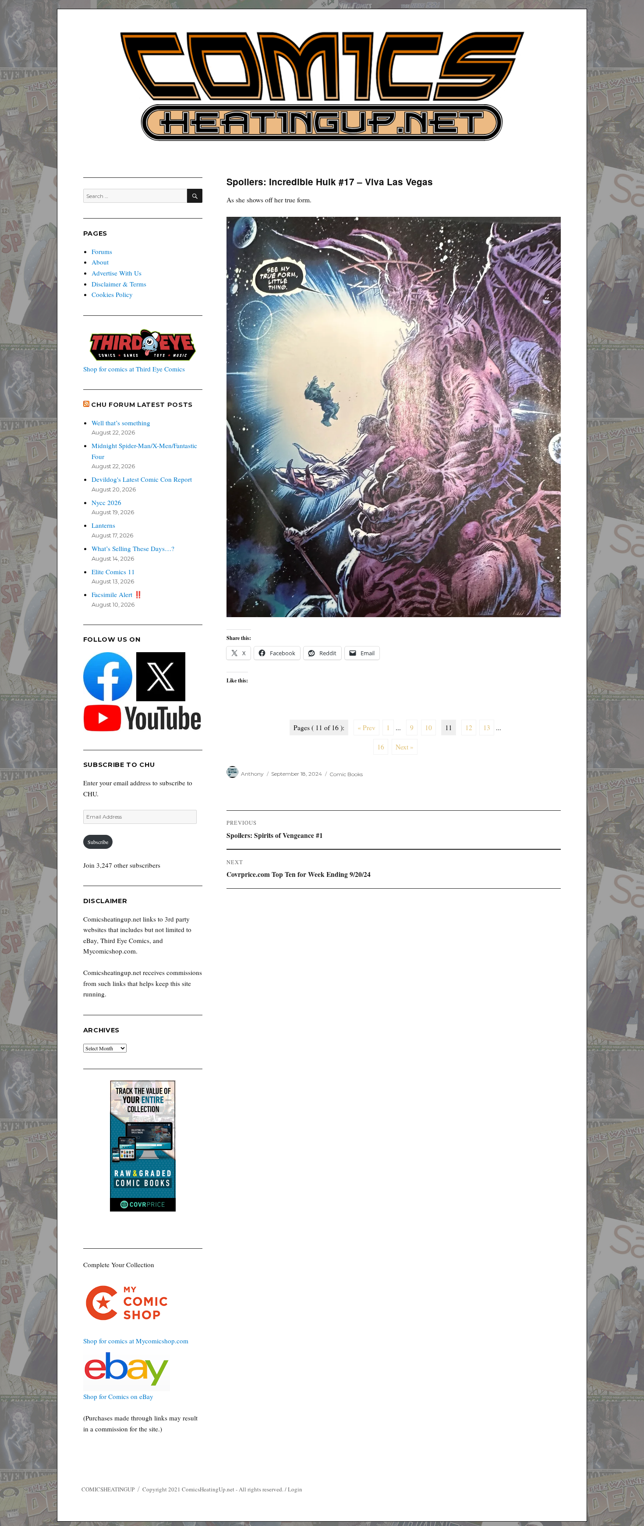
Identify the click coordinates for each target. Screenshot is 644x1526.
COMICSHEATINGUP (107, 1489)
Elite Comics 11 (113, 571)
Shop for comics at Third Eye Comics (134, 368)
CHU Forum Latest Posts (142, 405)
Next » (405, 746)
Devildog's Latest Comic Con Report (142, 479)
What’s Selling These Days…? (133, 548)
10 (428, 727)
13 (486, 727)
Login (295, 1489)
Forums (102, 251)
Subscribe (98, 841)
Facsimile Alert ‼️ (117, 594)
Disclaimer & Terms (119, 283)
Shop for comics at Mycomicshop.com (135, 1340)
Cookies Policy (112, 294)
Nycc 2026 (106, 502)
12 (468, 727)
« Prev (366, 727)
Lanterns (103, 525)
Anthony (252, 773)
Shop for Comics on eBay (118, 1396)
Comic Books (346, 773)
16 (380, 746)
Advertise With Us (117, 272)
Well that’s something (121, 422)
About (100, 262)
